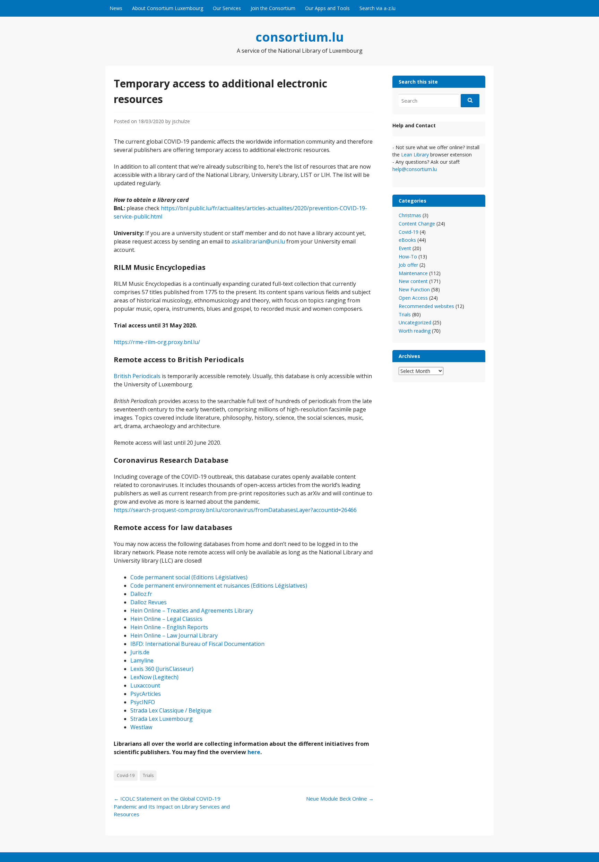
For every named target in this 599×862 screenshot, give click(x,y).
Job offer (408, 265)
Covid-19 (125, 775)
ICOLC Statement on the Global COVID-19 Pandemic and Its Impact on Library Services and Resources (172, 806)
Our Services (227, 8)
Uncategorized (415, 322)
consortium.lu (299, 36)
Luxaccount (145, 685)
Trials (148, 775)
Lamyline (142, 660)
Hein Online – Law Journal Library (174, 635)
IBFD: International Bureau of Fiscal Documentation (197, 644)
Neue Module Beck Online (340, 798)
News (116, 8)
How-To (408, 256)
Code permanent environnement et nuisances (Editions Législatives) (218, 585)
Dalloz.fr (141, 594)
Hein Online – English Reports (169, 627)
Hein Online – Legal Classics (166, 619)
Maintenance (413, 273)
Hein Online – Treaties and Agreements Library (191, 610)
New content (413, 281)
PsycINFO (142, 702)
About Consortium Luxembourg (167, 8)
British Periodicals (137, 376)
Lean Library (415, 154)
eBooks (407, 240)
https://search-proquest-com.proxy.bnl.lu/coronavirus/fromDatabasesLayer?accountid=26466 (235, 510)
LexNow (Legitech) (154, 677)
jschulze (181, 121)
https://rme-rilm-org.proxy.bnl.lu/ (157, 342)
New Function (414, 289)
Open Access (413, 298)
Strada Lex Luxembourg (161, 719)
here (254, 752)
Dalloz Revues (148, 602)
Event (405, 248)
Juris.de (139, 652)
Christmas (410, 215)
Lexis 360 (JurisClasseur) (161, 669)
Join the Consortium (273, 8)
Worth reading (415, 330)
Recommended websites (426, 306)
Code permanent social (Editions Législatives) (189, 577)
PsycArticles (145, 694)
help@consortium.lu (414, 169)
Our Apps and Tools (327, 8)
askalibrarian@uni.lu (258, 241)
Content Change (417, 223)
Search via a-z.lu (377, 8)
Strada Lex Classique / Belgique (170, 710)
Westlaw (141, 727)
